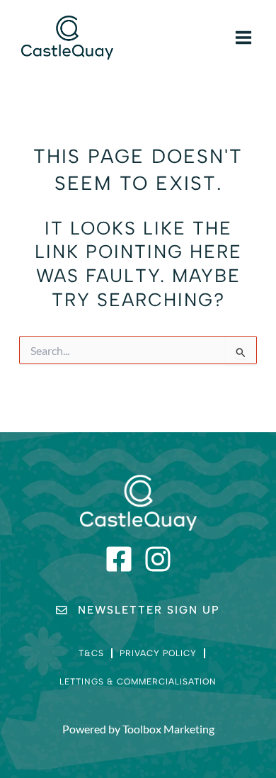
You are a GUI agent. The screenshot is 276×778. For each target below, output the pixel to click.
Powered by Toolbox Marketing (138, 729)
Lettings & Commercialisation (138, 681)
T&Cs (91, 653)
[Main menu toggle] (243, 37)
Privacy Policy (158, 653)
